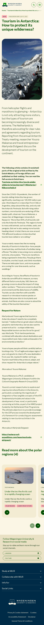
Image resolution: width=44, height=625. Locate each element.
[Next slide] (38, 525)
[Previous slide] (32, 525)
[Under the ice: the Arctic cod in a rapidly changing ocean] (7, 512)
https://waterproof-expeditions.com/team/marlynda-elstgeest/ (17, 437)
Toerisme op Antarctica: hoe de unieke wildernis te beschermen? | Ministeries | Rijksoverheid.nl (19, 185)
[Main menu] (39, 4)
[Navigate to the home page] (12, 5)
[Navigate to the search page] (33, 4)
